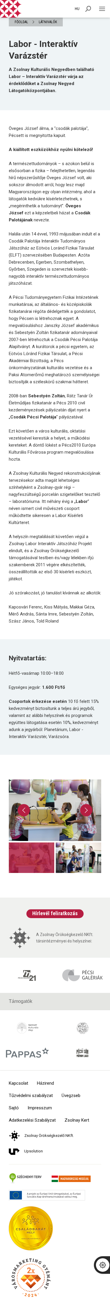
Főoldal (21, 22)
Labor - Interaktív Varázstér (43, 50)
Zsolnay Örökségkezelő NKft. (49, 1135)
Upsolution (33, 1151)
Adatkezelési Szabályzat (32, 1120)
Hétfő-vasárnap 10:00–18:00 (36, 673)
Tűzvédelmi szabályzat (31, 1095)
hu (77, 9)
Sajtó (14, 1107)
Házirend (45, 1083)
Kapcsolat (18, 1083)
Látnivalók (48, 22)
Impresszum (40, 1107)
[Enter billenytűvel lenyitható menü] (102, 9)
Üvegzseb (71, 1095)
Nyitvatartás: (27, 658)
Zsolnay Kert (77, 1120)
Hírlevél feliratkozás (55, 913)
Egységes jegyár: (37, 687)
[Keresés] (88, 9)
